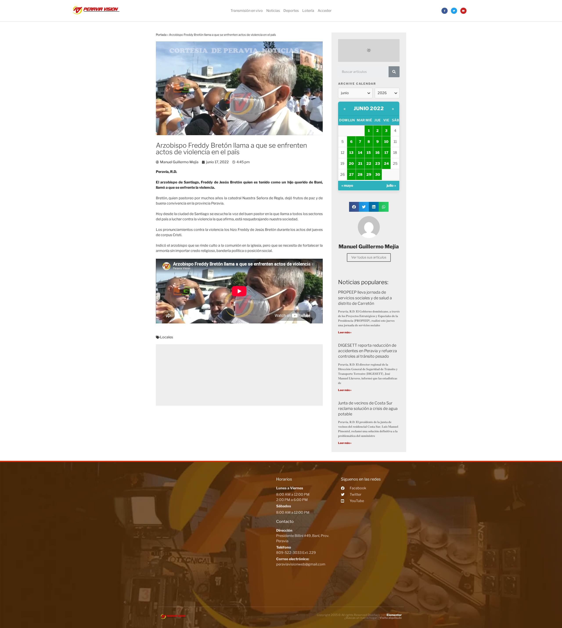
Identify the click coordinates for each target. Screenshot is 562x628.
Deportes (291, 11)
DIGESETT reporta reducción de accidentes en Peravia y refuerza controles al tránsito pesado (367, 351)
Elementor (394, 615)
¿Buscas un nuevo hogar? (373, 617)
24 (386, 163)
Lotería (308, 11)
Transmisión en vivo (247, 11)
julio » (391, 185)
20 (351, 163)
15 (369, 153)
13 (351, 153)
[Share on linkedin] (374, 207)
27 (351, 174)
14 (360, 153)
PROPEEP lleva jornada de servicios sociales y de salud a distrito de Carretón (365, 297)
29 (368, 174)
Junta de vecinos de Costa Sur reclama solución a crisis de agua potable (368, 408)
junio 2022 (369, 108)
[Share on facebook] (354, 207)
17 (386, 153)
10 (386, 142)
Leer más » (344, 332)
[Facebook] (444, 11)
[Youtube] (463, 11)
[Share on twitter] (364, 207)
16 (377, 153)
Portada (161, 34)
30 (377, 174)
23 (377, 163)
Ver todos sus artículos (368, 257)
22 (368, 163)
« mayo (347, 185)
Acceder (324, 11)
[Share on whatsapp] (384, 207)
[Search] (394, 71)
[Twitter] (454, 11)
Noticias (273, 11)
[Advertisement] (239, 375)
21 (360, 163)
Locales (166, 337)
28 (360, 174)
